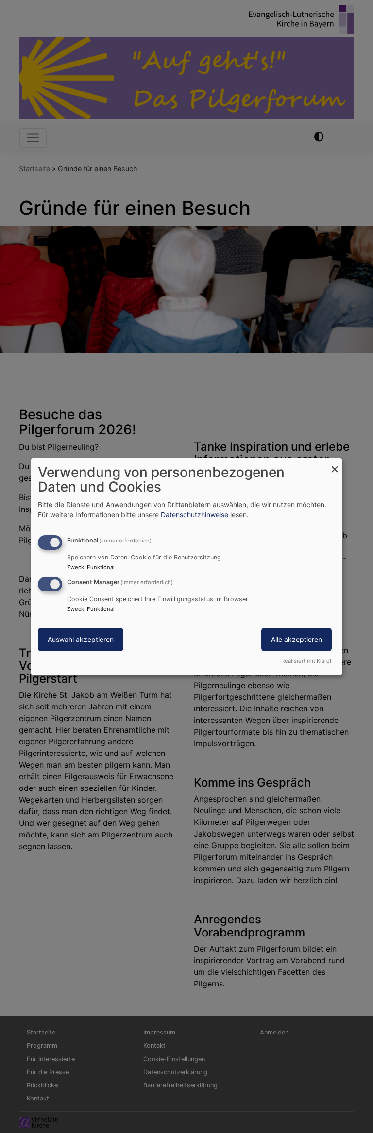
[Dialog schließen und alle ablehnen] (334, 464)
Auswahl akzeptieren (81, 639)
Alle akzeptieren (296, 639)
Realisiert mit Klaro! (306, 660)
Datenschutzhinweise (194, 514)
